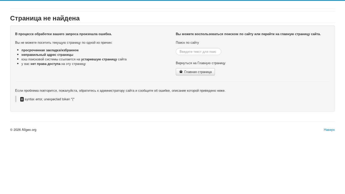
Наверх (329, 129)
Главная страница (197, 71)
